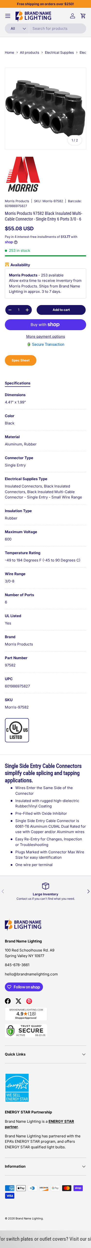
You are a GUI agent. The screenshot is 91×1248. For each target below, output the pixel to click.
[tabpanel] (45, 551)
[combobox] (45, 28)
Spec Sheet (21, 360)
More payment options (45, 336)
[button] (83, 16)
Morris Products (17, 201)
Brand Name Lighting (29, 1218)
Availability (20, 265)
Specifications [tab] (17, 383)
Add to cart (61, 310)
